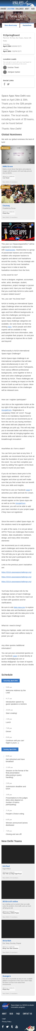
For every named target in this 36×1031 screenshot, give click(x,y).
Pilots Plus (6, 213)
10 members (14, 878)
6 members (13, 217)
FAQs (18, 1014)
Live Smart (6, 178)
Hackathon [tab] (27, 25)
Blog (11, 1014)
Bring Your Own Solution (10, 948)
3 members (13, 917)
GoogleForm (7, 410)
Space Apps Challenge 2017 (18, 3)
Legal (4, 1019)
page (28, 490)
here (10, 327)
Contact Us (27, 1014)
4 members (13, 182)
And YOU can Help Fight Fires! (12, 873)
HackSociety (10, 250)
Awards (3, 9)
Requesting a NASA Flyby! (11, 913)
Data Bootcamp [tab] (11, 25)
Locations (10, 9)
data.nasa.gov (19, 607)
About (27, 9)
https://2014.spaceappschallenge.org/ (16, 582)
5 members (13, 952)
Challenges (20, 9)
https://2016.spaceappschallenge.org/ (16, 572)
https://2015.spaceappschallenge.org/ (16, 577)
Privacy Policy (6, 1021)
